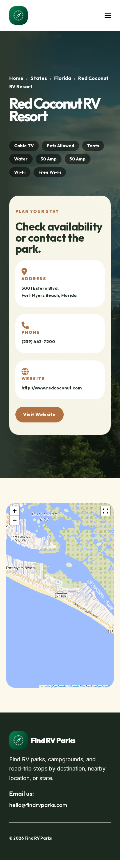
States (38, 78)
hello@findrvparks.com (38, 804)
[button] (14, 511)
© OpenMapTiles (76, 686)
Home (16, 78)
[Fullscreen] (105, 511)
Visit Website (39, 415)
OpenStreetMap (104, 686)
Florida (62, 78)
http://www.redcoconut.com (52, 388)
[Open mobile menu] (108, 15)
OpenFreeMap (59, 686)
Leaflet (46, 686)
